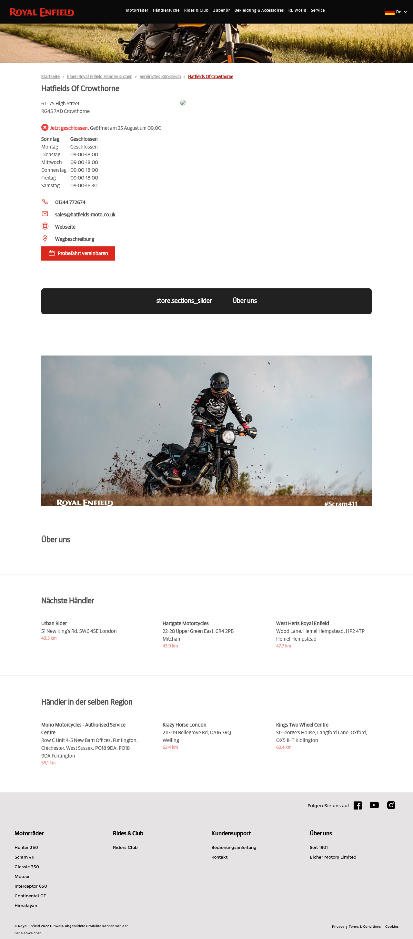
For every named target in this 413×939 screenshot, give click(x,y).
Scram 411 (25, 857)
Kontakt (219, 857)
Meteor (22, 876)
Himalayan (26, 905)
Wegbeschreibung (74, 239)
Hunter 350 (26, 847)
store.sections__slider (184, 301)
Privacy (338, 926)
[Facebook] (358, 807)
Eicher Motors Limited (333, 857)
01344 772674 (70, 202)
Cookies (391, 926)
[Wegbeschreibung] (276, 103)
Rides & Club (196, 11)
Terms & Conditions (365, 926)
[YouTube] (374, 808)
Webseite (65, 227)
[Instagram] (391, 807)
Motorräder (137, 11)
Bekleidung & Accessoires (259, 11)
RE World (297, 11)
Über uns (245, 301)
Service (318, 11)
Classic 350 (27, 866)
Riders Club (125, 847)
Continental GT (30, 895)
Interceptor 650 (31, 886)
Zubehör (221, 11)
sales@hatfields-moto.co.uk (85, 214)
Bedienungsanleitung (234, 847)
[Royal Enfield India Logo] (42, 12)
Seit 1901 (319, 847)
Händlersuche (166, 11)
